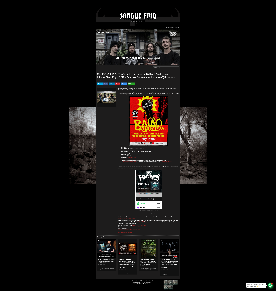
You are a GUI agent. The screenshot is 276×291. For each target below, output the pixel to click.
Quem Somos (126, 24)
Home (99, 24)
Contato (167, 24)
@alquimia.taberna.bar (141, 150)
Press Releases (151, 24)
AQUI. (158, 213)
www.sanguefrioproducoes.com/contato (131, 226)
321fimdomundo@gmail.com (129, 161)
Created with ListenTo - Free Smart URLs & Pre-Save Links (148, 210)
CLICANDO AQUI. (160, 168)
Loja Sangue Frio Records (172, 27)
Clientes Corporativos (115, 24)
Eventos (143, 24)
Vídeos (137, 24)
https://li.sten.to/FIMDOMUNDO (125, 232)
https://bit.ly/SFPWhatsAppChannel (126, 218)
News (132, 24)
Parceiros (159, 24)
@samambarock (132, 157)
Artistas (105, 24)
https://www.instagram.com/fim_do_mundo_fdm (129, 229)
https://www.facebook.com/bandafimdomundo (128, 231)
